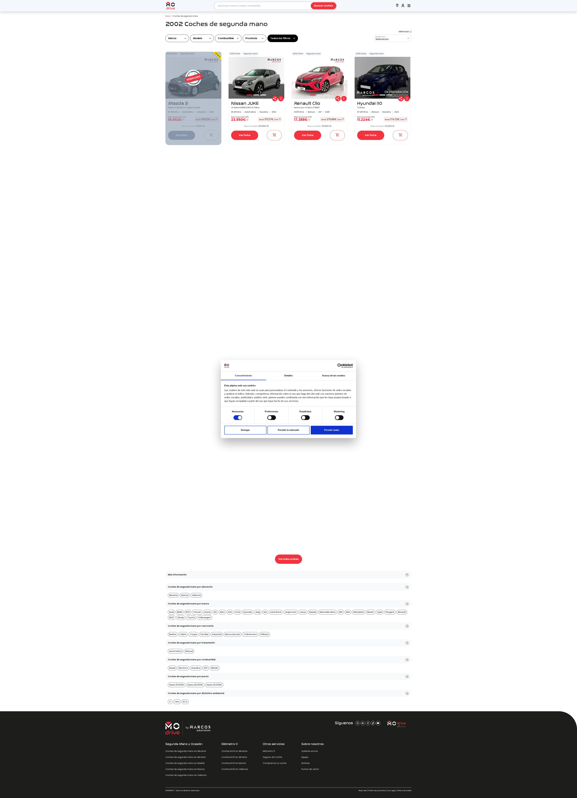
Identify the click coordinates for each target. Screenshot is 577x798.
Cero (176, 701)
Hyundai (247, 612)
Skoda (181, 617)
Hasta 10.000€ (176, 684)
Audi (171, 612)
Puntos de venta (310, 769)
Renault (402, 612)
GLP (206, 667)
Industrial (216, 634)
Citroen (197, 612)
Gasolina (195, 667)
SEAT (171, 617)
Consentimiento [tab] (243, 375)
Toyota (191, 617)
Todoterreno (250, 634)
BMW (179, 612)
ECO (185, 701)
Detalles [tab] (288, 375)
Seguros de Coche (272, 757)
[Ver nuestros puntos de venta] (397, 5)
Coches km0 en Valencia (234, 769)
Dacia (208, 612)
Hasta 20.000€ (195, 684)
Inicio (167, 16)
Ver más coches (288, 559)
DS (215, 612)
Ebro (222, 612)
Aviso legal (391, 790)
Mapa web (363, 790)
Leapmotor (291, 612)
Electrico (183, 667)
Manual (189, 651)
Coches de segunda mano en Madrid (185, 763)
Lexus (303, 612)
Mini (348, 612)
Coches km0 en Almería (234, 757)
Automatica (175, 651)
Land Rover (276, 612)
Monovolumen (232, 634)
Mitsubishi (358, 612)
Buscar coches (323, 5)
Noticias (305, 763)
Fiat (230, 612)
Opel (379, 612)
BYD (188, 612)
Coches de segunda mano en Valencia (185, 775)
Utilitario (264, 634)
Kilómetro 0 (269, 751)
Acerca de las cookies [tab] (333, 375)
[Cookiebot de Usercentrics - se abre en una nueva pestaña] (340, 365)
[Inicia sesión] (403, 5)
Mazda (312, 612)
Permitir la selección (288, 430)
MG (340, 612)
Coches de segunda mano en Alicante (185, 751)
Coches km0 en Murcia (233, 763)
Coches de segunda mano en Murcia (185, 769)
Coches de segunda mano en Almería (185, 757)
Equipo (304, 757)
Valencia (196, 595)
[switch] (271, 417)
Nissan (370, 612)
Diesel (172, 667)
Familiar (204, 634)
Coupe (193, 634)
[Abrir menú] (409, 5)
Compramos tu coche (274, 763)
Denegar (245, 430)
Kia (265, 612)
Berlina (172, 634)
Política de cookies (404, 790)
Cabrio (183, 634)
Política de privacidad (376, 790)
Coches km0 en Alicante (234, 751)
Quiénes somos (309, 751)
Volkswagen (204, 617)
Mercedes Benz (328, 612)
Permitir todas (331, 430)
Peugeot (390, 612)
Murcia (184, 595)
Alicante (173, 595)
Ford (237, 612)
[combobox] (275, 6)
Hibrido (214, 667)
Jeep (257, 612)
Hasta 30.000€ (214, 684)
